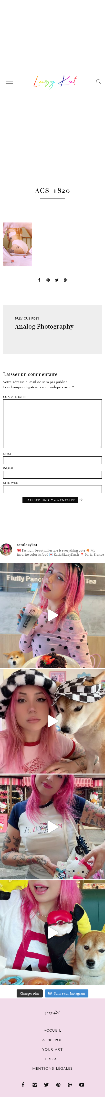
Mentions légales (52, 1069)
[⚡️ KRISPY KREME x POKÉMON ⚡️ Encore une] (52, 932)
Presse (52, 1059)
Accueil (52, 1030)
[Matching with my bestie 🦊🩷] (52, 721)
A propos (52, 1040)
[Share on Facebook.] (39, 280)
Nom (7, 454)
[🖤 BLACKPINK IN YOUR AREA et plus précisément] (52, 615)
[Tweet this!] (57, 280)
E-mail (8, 468)
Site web (10, 482)
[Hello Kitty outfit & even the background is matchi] (52, 827)
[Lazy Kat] (56, 82)
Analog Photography (44, 326)
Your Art (52, 1049)
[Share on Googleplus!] (66, 280)
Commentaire (16, 397)
